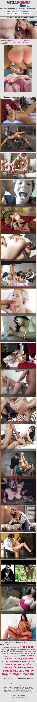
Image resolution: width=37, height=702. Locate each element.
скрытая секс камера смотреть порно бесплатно (16, 651)
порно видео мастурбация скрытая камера (18, 648)
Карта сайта (16, 695)
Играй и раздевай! (25, 13)
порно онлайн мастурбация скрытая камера (18, 667)
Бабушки (4, 43)
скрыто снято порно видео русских (18, 672)
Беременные (16, 42)
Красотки (25, 42)
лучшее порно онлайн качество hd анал (18, 661)
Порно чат (16, 13)
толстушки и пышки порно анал (10, 647)
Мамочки (7, 42)
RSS (23, 695)
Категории (9, 13)
